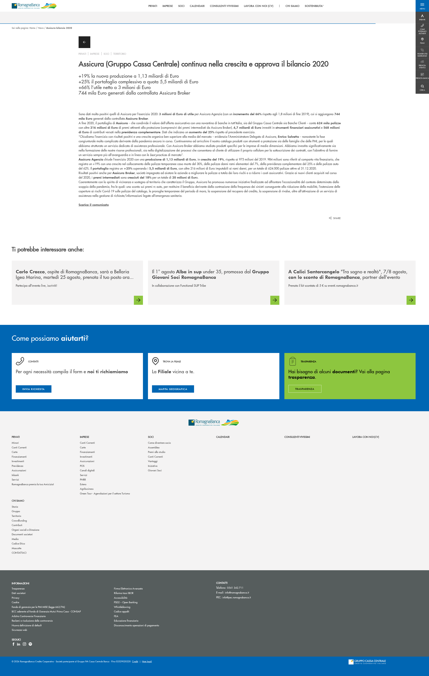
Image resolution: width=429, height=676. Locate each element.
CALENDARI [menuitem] (197, 5)
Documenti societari (22, 534)
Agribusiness (87, 488)
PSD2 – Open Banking (138, 602)
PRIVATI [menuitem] (152, 5)
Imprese (84, 437)
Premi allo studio (156, 452)
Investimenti (18, 461)
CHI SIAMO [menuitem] (292, 5)
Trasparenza (31, 588)
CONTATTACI (19, 552)
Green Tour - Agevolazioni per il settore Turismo (105, 493)
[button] (422, 6)
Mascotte (16, 548)
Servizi (15, 479)
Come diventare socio (159, 442)
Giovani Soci (155, 470)
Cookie (28, 602)
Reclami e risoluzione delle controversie (45, 620)
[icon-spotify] (30, 644)
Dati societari (31, 593)
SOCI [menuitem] (181, 5)
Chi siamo (18, 500)
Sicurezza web (32, 629)
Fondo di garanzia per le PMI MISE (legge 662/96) (51, 607)
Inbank (15, 475)
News (41, 27)
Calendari (222, 437)
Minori (15, 442)
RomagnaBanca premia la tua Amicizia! (33, 484)
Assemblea (153, 447)
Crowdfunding (19, 520)
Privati (16, 437)
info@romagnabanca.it (237, 592)
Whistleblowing (135, 607)
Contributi (17, 525)
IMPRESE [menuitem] (168, 5)
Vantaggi (153, 461)
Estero (83, 484)
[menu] (236, 6)
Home (32, 27)
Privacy (28, 597)
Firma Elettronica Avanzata (141, 588)
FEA (129, 616)
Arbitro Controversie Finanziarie (41, 616)
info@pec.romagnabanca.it (236, 597)
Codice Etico (18, 543)
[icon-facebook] (13, 644)
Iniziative (152, 465)
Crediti (135, 661)
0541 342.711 (235, 587)
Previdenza (17, 465)
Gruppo (16, 511)
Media (15, 539)
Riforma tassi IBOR (136, 593)
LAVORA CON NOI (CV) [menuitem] (258, 5)
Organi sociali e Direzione (25, 529)
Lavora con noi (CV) (365, 437)
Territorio (16, 516)
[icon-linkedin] (18, 644)
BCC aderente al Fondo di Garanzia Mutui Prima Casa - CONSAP (59, 611)
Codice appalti (134, 611)
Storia (15, 506)
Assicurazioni (19, 470)
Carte (14, 452)
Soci (151, 437)
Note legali (147, 661)
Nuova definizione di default (39, 625)
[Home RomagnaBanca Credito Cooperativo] (34, 6)
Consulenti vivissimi (297, 437)
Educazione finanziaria (139, 620)
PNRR (83, 479)
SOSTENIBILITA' (314, 5)
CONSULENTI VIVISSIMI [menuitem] (224, 5)
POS (82, 465)
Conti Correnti (19, 447)
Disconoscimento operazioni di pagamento (149, 625)
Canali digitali (87, 470)
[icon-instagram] (24, 644)
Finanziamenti (19, 456)
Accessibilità (133, 597)
